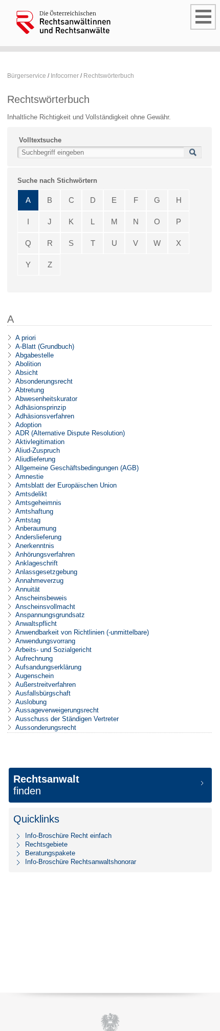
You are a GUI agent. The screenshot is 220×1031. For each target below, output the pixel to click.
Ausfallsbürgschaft (43, 693)
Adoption (28, 425)
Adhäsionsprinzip (40, 407)
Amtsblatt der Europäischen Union (66, 485)
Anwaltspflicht (36, 623)
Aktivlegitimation (39, 442)
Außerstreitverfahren (45, 684)
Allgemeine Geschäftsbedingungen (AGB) (77, 468)
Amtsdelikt (31, 494)
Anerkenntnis (34, 546)
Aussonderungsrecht (45, 727)
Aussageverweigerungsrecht (57, 710)
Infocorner (65, 75)
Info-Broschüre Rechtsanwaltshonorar (80, 862)
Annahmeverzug (39, 580)
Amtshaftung (34, 511)
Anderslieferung (38, 537)
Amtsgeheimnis (38, 503)
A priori (25, 338)
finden (46, 784)
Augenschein (34, 676)
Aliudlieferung (35, 459)
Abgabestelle (34, 355)
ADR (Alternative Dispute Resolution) (70, 433)
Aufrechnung (34, 658)
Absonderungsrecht (44, 381)
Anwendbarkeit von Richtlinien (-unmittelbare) (82, 632)
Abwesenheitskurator (46, 399)
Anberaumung (35, 528)
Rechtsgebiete (46, 844)
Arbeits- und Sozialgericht (53, 650)
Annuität (27, 589)
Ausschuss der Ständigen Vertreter (67, 719)
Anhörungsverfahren (45, 554)
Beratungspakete (50, 853)
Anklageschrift (36, 563)
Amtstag (27, 520)
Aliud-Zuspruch (37, 450)
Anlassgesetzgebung (46, 572)
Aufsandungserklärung (48, 667)
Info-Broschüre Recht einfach (68, 835)
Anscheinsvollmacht (45, 607)
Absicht (26, 372)
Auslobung (31, 702)
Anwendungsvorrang (45, 641)
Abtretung (29, 390)
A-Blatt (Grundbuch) (44, 346)
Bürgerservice (26, 75)
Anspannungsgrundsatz (50, 615)
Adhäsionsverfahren (44, 416)
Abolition (28, 364)
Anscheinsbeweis (41, 598)
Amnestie (29, 476)
